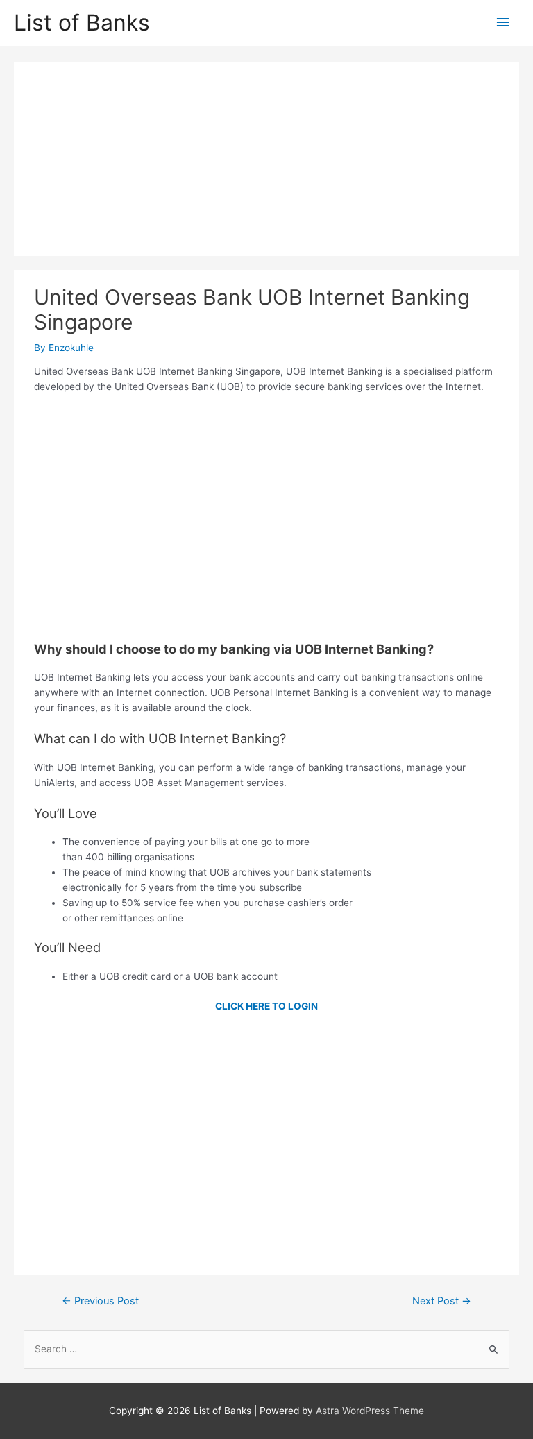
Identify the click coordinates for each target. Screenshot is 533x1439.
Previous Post (100, 1301)
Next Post (441, 1301)
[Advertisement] (266, 159)
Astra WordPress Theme (370, 1410)
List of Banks (82, 22)
